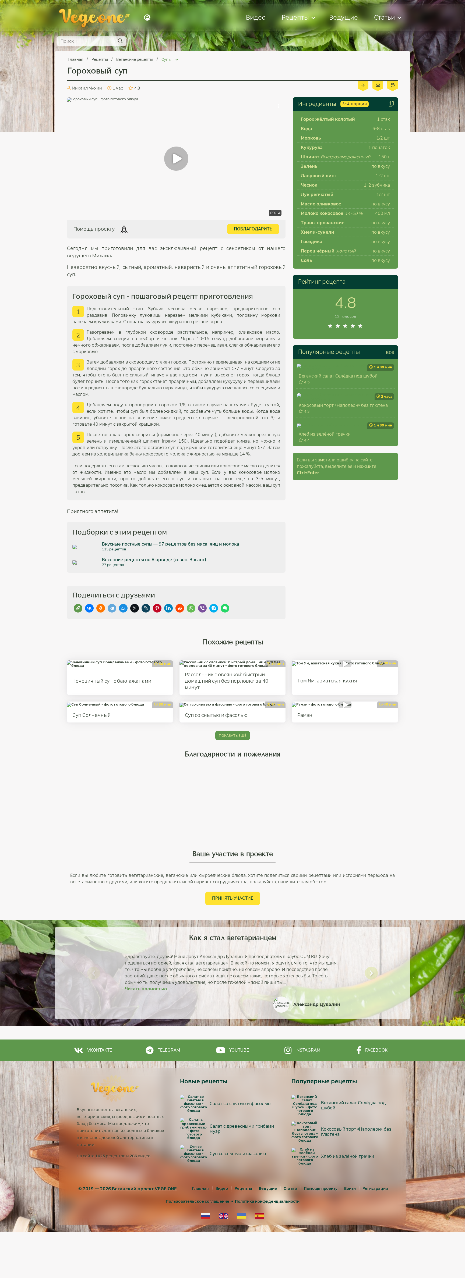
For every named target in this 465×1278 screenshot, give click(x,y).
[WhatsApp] (191, 608)
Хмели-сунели (317, 232)
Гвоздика (311, 241)
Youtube (239, 1050)
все (390, 352)
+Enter (308, 473)
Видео (256, 17)
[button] (93, 973)
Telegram (169, 1050)
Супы (166, 59)
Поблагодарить (253, 229)
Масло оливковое (321, 204)
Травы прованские (322, 222)
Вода (306, 128)
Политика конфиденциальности (267, 1201)
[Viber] (202, 608)
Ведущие (343, 17)
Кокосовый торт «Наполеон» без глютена (343, 405)
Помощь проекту (320, 1188)
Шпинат (310, 156)
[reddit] (179, 608)
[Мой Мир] (123, 608)
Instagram (307, 1050)
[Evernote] (225, 608)
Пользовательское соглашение (197, 1201)
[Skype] (213, 608)
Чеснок (309, 185)
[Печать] (392, 85)
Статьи (384, 17)
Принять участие (232, 898)
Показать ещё (232, 735)
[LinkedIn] (168, 608)
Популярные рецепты (329, 352)
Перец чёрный (317, 251)
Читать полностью (146, 989)
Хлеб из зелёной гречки (325, 434)
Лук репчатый (317, 194)
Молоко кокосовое (322, 213)
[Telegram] (112, 608)
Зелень (309, 166)
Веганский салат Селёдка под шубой (338, 376)
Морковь (311, 138)
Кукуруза (312, 147)
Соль (306, 260)
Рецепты (295, 17)
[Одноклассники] (100, 608)
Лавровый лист (318, 175)
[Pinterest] (157, 608)
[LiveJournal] (146, 608)
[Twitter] (134, 608)
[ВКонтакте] (89, 608)
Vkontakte (99, 1050)
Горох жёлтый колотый (328, 119)
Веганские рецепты (135, 59)
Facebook (376, 1050)
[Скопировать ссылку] (78, 608)
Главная (76, 59)
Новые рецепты (203, 1081)
